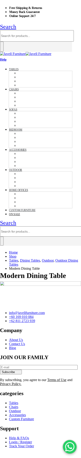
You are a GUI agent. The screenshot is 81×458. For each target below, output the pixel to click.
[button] (8, 26)
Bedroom (15, 129)
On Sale (14, 214)
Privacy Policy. (10, 384)
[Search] (2, 47)
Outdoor (15, 170)
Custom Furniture (22, 210)
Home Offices (18, 190)
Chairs (14, 89)
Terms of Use (56, 380)
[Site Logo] (25, 54)
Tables (13, 69)
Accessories (18, 149)
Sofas (13, 109)
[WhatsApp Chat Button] (69, 447)
